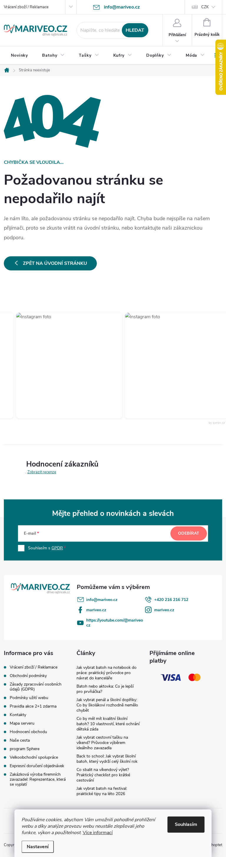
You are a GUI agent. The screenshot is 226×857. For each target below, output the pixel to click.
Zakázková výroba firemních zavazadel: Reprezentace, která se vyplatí (38, 779)
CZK (205, 7)
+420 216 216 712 (171, 599)
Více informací (98, 832)
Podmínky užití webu (29, 698)
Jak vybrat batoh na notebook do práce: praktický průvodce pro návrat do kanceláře (107, 673)
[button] (63, 365)
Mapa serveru (22, 723)
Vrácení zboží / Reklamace (26, 7)
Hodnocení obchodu (28, 732)
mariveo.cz (96, 610)
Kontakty (18, 715)
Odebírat (188, 533)
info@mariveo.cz (101, 599)
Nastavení (38, 846)
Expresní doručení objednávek (37, 766)
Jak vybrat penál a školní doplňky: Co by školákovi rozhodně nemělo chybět (107, 705)
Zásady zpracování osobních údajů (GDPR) (36, 686)
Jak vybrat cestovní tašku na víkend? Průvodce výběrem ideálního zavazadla (102, 743)
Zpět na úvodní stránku (55, 263)
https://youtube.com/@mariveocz (114, 622)
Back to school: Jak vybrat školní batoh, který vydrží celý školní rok (107, 758)
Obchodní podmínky (28, 675)
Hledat (135, 30)
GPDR (57, 548)
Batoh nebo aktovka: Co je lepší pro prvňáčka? (105, 688)
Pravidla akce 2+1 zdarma (33, 706)
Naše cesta (20, 740)
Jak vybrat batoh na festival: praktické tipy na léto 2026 (102, 791)
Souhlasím (186, 824)
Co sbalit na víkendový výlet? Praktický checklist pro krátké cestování (103, 775)
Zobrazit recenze (41, 472)
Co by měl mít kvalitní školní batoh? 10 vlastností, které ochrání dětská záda (108, 724)
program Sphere (24, 749)
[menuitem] (19, 55)
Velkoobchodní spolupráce (34, 757)
